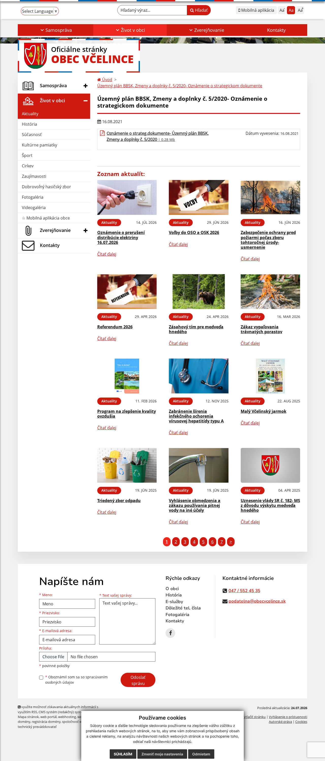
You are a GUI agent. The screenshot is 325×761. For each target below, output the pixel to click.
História (29, 124)
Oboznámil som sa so (76, 680)
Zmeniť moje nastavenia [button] (162, 754)
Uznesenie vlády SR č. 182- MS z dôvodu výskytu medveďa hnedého (270, 505)
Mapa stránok (28, 716)
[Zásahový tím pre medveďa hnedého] (198, 291)
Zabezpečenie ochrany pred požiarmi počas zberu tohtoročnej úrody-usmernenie (268, 240)
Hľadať (201, 10)
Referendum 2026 (115, 327)
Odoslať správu (138, 680)
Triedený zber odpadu (119, 500)
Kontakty (276, 30)
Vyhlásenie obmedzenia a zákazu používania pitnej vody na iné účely (194, 505)
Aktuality (30, 113)
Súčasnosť (32, 134)
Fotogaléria (32, 197)
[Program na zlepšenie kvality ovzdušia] (127, 376)
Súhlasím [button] (123, 754)
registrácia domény (46, 721)
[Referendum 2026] (127, 291)
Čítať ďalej (106, 254)
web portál (48, 716)
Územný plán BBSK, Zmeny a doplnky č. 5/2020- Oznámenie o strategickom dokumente (179, 86)
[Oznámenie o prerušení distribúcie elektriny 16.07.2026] (127, 197)
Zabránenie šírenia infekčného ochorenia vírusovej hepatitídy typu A (196, 416)
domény (24, 721)
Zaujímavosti (34, 176)
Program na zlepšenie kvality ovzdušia (126, 413)
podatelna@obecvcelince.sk (257, 601)
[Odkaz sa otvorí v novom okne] (170, 633)
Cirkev (28, 166)
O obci (172, 589)
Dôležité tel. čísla (183, 608)
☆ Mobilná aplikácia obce (46, 218)
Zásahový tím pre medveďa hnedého (196, 329)
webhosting (67, 716)
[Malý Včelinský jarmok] (270, 376)
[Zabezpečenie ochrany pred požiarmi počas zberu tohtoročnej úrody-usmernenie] (270, 197)
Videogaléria (34, 207)
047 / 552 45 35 (244, 591)
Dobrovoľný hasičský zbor (46, 186)
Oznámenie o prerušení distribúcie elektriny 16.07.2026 (121, 237)
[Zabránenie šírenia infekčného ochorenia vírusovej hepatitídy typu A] (198, 376)
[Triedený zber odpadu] (127, 465)
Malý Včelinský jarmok (263, 411)
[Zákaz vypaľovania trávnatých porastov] (270, 291)
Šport (27, 155)
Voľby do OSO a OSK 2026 (194, 232)
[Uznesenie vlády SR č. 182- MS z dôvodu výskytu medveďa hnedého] (270, 465)
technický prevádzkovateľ (37, 726)
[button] (55, 30)
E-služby (174, 602)
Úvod (106, 79)
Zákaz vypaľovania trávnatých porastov (261, 329)
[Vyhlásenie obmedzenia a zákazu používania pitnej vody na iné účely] (198, 465)
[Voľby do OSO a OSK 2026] (198, 197)
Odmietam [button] (201, 754)
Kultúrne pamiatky (39, 145)
